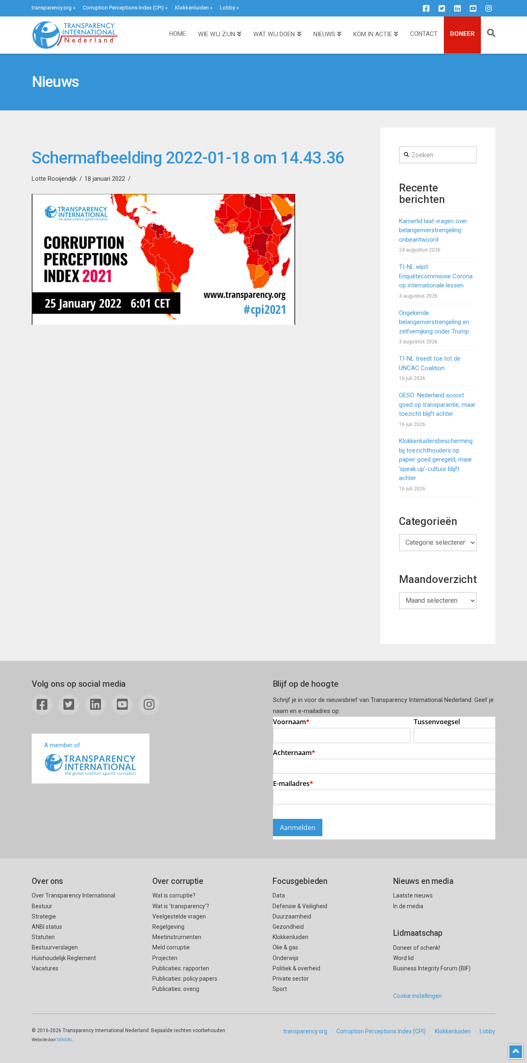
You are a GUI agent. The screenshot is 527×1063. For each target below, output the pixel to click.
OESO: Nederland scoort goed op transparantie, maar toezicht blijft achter (437, 404)
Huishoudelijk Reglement (64, 958)
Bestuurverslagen (55, 947)
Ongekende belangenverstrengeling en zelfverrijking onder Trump (434, 322)
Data (279, 895)
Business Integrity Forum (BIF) (432, 968)
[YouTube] (473, 8)
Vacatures (45, 968)
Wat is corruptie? (174, 895)
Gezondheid (288, 926)
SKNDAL (65, 1039)
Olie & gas (285, 947)
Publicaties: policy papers (184, 978)
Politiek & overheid (296, 968)
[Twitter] (441, 8)
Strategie (44, 916)
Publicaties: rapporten (180, 968)
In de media (408, 906)
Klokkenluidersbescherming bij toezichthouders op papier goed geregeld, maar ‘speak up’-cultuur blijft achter (436, 459)
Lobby (227, 8)
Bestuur (42, 906)
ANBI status (47, 926)
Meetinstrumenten (176, 937)
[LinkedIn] (457, 8)
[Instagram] (488, 8)
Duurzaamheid (292, 916)
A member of (62, 745)
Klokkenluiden (192, 8)
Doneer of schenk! (416, 947)
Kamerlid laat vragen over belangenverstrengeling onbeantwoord (433, 230)
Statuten (43, 937)
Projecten (164, 958)
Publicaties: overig (175, 989)
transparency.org (52, 8)
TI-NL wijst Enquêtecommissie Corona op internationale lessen (436, 276)
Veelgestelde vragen (179, 916)
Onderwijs (285, 958)
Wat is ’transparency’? (180, 906)
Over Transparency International (73, 895)
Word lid (403, 958)
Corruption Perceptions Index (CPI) (123, 8)
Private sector (291, 978)
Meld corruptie (171, 947)
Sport (280, 989)
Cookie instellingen (417, 996)
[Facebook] (426, 8)
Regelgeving (168, 926)
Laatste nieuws (413, 895)
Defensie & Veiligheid (300, 906)
